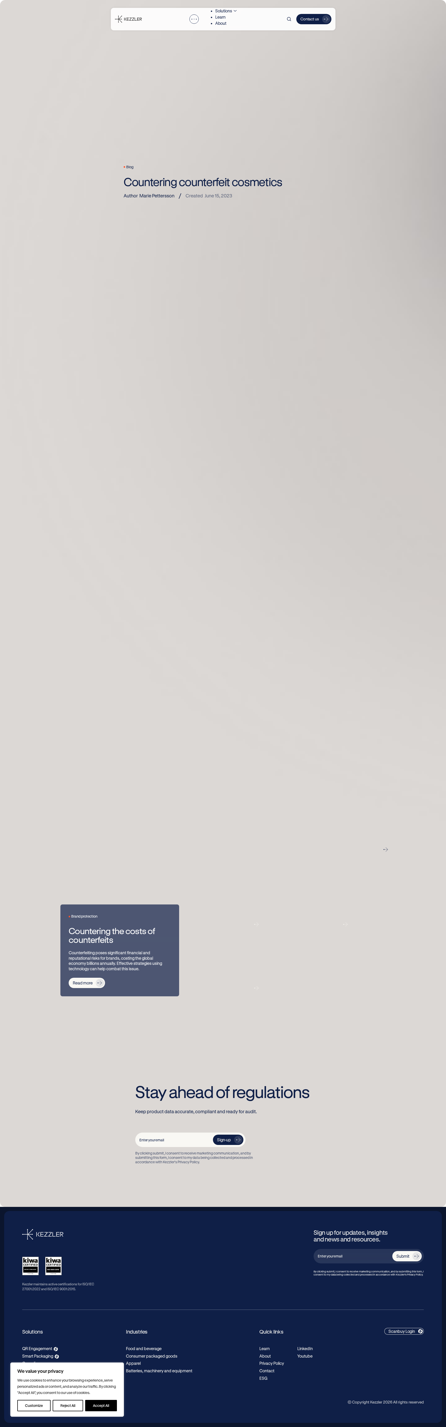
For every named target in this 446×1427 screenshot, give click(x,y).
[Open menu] (194, 19)
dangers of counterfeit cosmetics (199, 409)
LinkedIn (305, 1348)
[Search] (289, 19)
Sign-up (224, 1139)
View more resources (359, 849)
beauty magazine (202, 403)
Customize (34, 1405)
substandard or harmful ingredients (314, 576)
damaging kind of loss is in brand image (214, 489)
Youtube (305, 1355)
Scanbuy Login (401, 1331)
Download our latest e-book (313, 750)
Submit (402, 1256)
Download (256, 781)
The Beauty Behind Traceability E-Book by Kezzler (204, 781)
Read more (83, 982)
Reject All (67, 1405)
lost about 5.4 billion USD (191, 458)
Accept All (101, 1405)
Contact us (309, 19)
